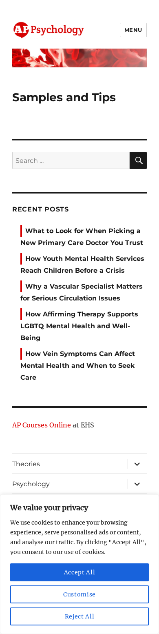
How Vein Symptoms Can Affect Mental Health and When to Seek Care (77, 365)
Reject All (80, 616)
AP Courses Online (41, 425)
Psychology (31, 484)
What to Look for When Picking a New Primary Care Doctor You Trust (81, 237)
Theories (26, 464)
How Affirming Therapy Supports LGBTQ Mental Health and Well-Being (79, 326)
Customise (79, 594)
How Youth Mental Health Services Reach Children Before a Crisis (82, 264)
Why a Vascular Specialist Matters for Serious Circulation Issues (81, 292)
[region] (79, 564)
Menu (133, 30)
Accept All (79, 572)
